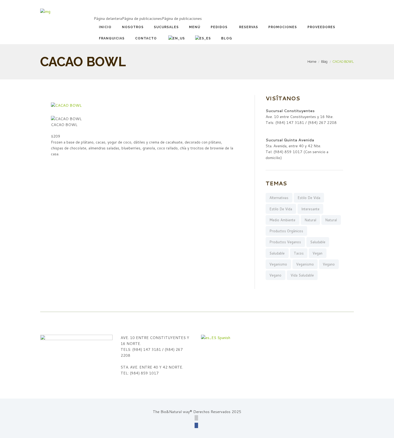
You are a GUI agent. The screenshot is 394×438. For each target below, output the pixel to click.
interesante (310, 209)
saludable (317, 242)
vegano (329, 264)
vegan (317, 253)
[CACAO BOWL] (66, 105)
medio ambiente (282, 220)
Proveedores (321, 27)
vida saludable (302, 275)
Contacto (146, 38)
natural (310, 220)
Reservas (248, 27)
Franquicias (112, 38)
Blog (226, 38)
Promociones (282, 27)
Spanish (223, 337)
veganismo (278, 264)
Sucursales (166, 27)
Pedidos (219, 27)
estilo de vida (309, 197)
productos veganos (285, 242)
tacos (299, 253)
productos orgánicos (286, 231)
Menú (194, 27)
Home (311, 62)
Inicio (105, 27)
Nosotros (133, 27)
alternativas (278, 197)
